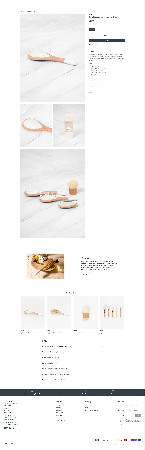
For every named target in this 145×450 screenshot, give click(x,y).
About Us (87, 405)
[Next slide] (82, 293)
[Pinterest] (10, 428)
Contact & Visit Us (60, 412)
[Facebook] (5, 428)
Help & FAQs (58, 410)
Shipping (58, 405)
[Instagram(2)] (13, 428)
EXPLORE (85, 274)
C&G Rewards (59, 415)
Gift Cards (58, 417)
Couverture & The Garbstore (12, 443)
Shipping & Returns (93, 85)
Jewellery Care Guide (60, 420)
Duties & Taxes (130, 444)
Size (89, 26)
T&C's (140, 444)
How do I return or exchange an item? (53, 380)
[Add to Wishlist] (44, 296)
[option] (52, 58)
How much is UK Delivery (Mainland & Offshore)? (56, 346)
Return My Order (123, 444)
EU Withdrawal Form (114, 444)
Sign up (137, 415)
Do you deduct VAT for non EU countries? (54, 368)
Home (21, 11)
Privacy (136, 444)
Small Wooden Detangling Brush (29, 11)
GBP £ (6, 440)
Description (91, 51)
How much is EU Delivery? (50, 352)
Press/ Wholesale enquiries (91, 410)
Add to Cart (107, 35)
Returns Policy (59, 407)
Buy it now (107, 40)
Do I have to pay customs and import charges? (56, 374)
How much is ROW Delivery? (50, 363)
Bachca (90, 14)
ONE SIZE (92, 29)
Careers (87, 407)
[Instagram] (7, 428)
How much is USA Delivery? (50, 357)
